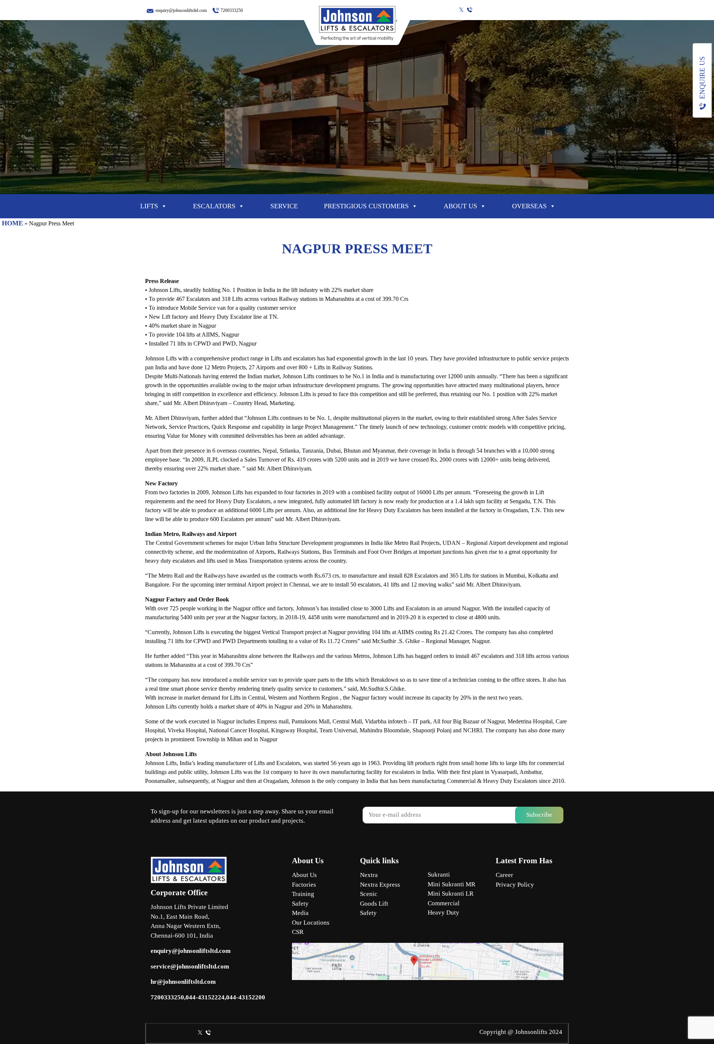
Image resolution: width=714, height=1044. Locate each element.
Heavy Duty (443, 912)
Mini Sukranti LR (450, 893)
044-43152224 (205, 997)
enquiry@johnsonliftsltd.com (181, 10)
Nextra (369, 874)
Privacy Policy (515, 884)
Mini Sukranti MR (451, 884)
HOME (12, 223)
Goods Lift (374, 903)
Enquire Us (702, 77)
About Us (304, 874)
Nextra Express (380, 884)
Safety (300, 903)
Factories (304, 884)
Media (300, 912)
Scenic (368, 893)
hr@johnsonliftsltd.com (183, 981)
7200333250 (232, 10)
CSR (297, 931)
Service (284, 206)
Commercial (444, 903)
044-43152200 (245, 997)
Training (303, 893)
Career (504, 874)
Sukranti (439, 874)
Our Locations (310, 922)
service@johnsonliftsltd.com (190, 966)
